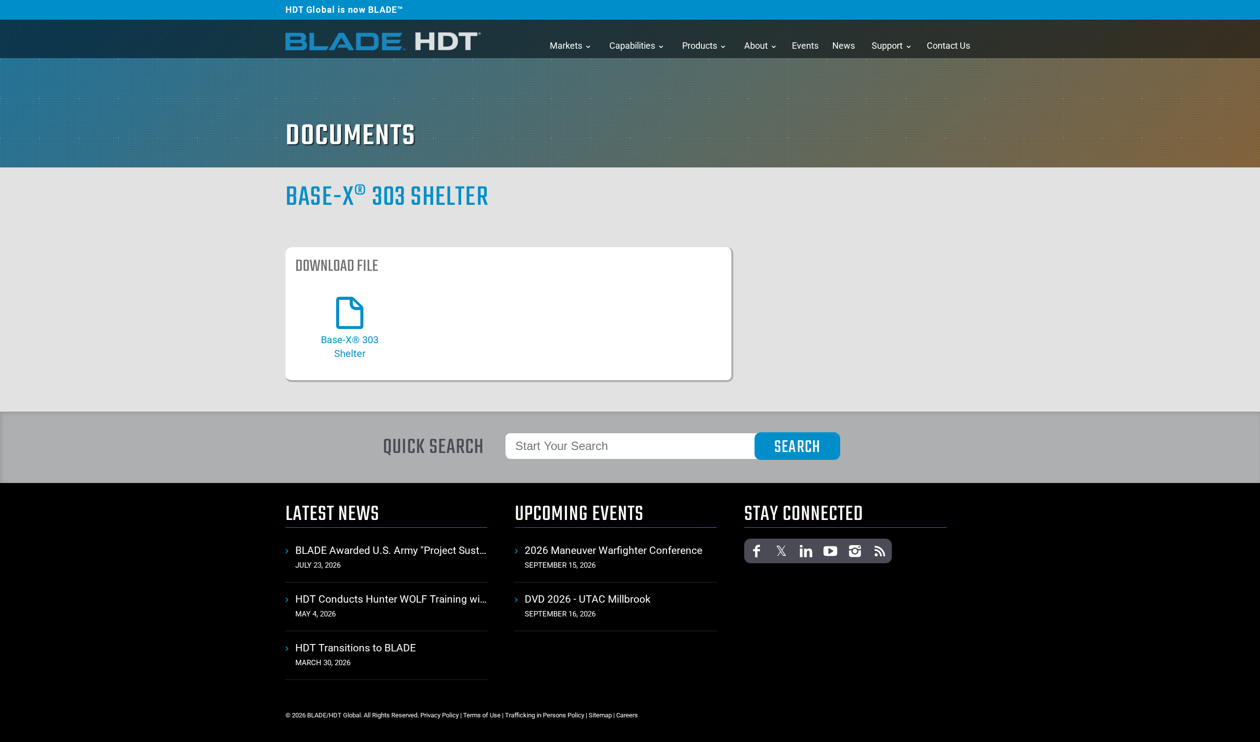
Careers (627, 715)
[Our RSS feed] (879, 551)
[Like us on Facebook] (756, 551)
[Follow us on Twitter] (781, 551)
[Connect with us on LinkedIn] (805, 551)
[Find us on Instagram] (855, 551)
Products (699, 45)
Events (805, 45)
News (843, 45)
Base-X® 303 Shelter (387, 198)
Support (887, 45)
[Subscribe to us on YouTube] (830, 551)
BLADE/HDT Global (383, 41)
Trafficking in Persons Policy (544, 715)
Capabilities (632, 45)
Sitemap (600, 715)
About (756, 45)
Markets (566, 45)
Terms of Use (482, 715)
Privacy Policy (439, 715)
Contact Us (948, 45)
